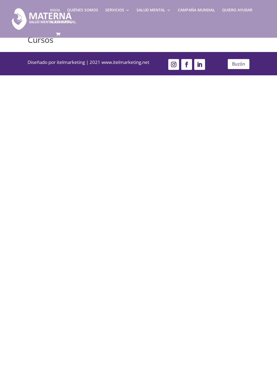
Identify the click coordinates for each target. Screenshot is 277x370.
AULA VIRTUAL (63, 22)
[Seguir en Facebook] (186, 64)
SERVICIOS (114, 10)
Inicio (55, 10)
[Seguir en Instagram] (173, 64)
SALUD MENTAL (151, 10)
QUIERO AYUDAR (237, 10)
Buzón (238, 64)
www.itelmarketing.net (125, 62)
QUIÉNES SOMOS (82, 10)
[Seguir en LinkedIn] (199, 64)
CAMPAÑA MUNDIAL (196, 10)
